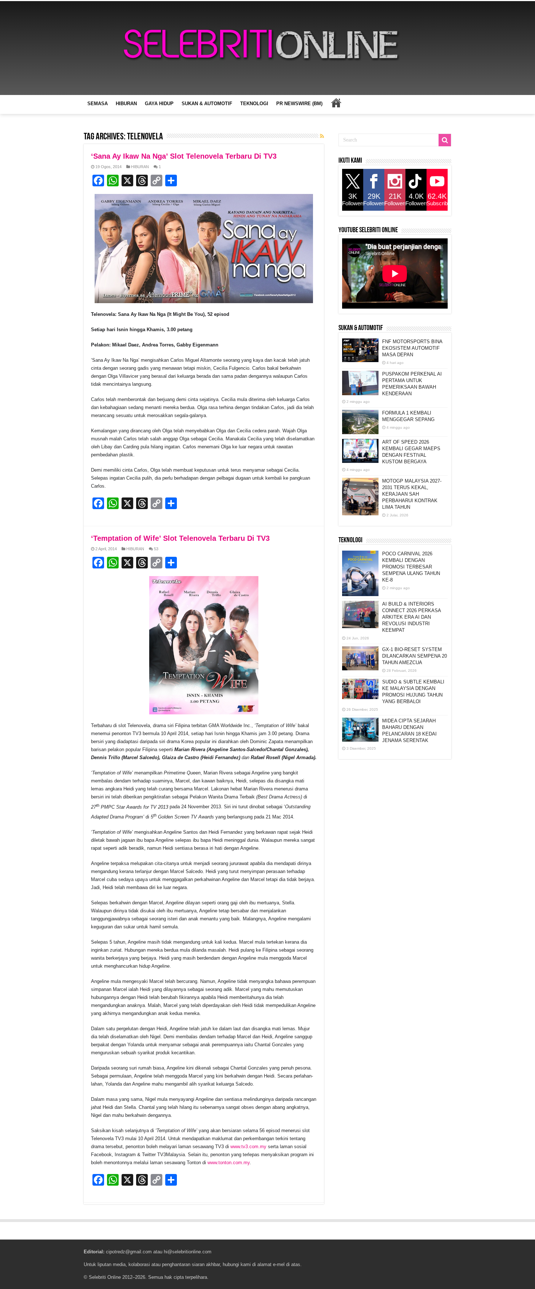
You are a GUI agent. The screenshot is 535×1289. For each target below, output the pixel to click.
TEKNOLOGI (254, 103)
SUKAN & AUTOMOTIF (207, 103)
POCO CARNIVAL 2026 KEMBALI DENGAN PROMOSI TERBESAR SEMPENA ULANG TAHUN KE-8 (411, 567)
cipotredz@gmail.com (129, 1251)
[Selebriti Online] (267, 48)
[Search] (445, 140)
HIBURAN (126, 103)
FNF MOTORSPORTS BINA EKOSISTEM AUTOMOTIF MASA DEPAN (412, 348)
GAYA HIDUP (159, 103)
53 (156, 549)
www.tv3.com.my (248, 1146)
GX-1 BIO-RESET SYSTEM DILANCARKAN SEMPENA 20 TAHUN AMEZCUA (414, 656)
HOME (335, 102)
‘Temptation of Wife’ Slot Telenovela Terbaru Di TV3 (180, 538)
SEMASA (97, 103)
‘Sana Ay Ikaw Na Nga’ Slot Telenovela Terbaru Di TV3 (184, 156)
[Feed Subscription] (322, 136)
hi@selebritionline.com (187, 1251)
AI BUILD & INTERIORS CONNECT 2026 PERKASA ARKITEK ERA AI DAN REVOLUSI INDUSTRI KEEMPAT (411, 617)
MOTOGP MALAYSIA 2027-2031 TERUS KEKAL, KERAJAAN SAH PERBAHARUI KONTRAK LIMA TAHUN (411, 494)
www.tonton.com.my (228, 1162)
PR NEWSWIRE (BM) (299, 103)
